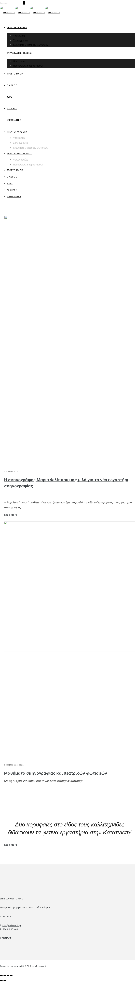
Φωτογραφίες (20, 61)
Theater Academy (17, 27)
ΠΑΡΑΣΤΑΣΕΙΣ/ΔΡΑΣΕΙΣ (19, 53)
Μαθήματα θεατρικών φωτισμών (30, 44)
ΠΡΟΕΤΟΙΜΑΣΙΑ (15, 73)
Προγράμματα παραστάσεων (28, 65)
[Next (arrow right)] (4, 980)
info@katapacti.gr (11, 925)
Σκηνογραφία (20, 40)
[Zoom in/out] (11, 975)
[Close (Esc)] (1, 975)
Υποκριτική (19, 35)
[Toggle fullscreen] (8, 975)
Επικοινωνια (14, 120)
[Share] (4, 975)
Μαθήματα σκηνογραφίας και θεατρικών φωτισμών (55, 773)
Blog (10, 96)
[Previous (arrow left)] (1, 980)
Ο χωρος (12, 85)
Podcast (12, 108)
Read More (10, 514)
